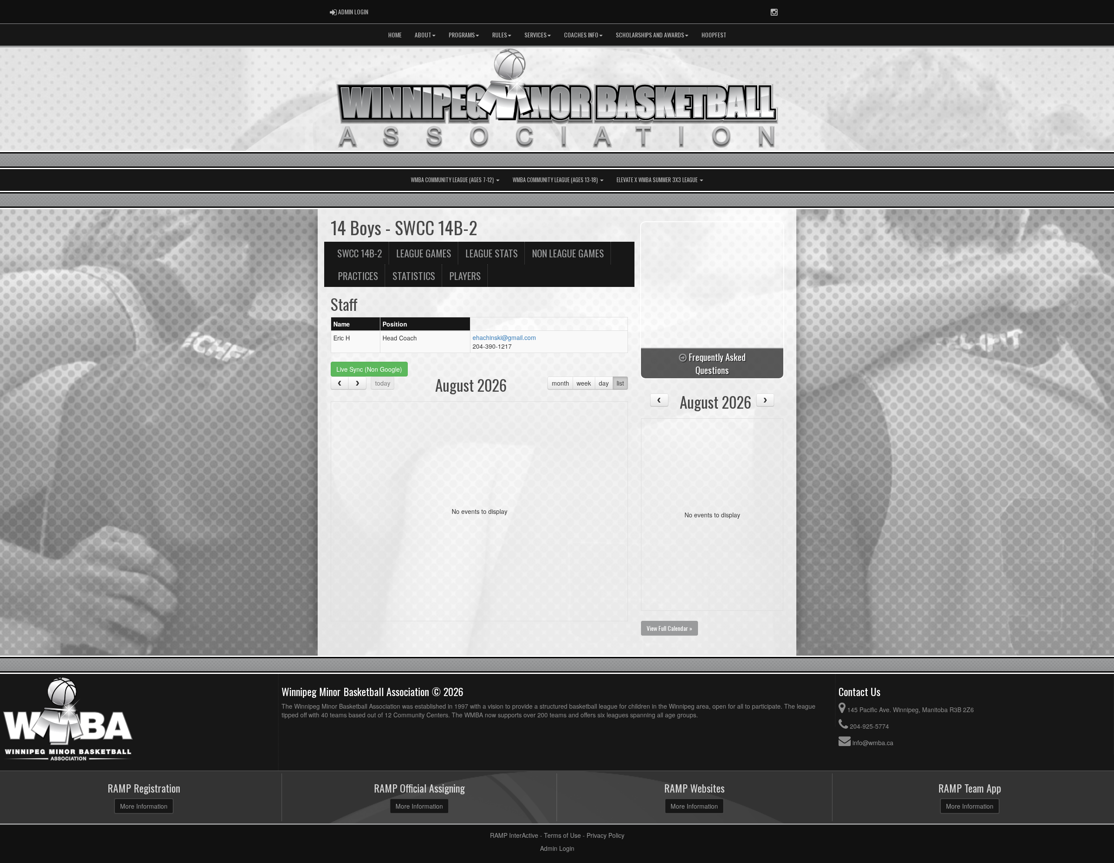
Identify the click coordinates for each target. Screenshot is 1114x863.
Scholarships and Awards (650, 34)
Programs (462, 34)
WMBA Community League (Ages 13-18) (556, 180)
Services (535, 34)
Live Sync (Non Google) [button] (369, 369)
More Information (144, 806)
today (382, 383)
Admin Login (557, 848)
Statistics (414, 275)
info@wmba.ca (872, 742)
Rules (499, 34)
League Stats (492, 253)
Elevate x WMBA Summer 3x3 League (658, 180)
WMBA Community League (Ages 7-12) (453, 180)
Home (395, 34)
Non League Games (568, 253)
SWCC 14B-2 (359, 253)
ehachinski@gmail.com (504, 337)
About (423, 34)
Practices (358, 275)
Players (465, 275)
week (584, 383)
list (620, 383)
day (604, 383)
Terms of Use (562, 835)
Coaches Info (581, 34)
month (560, 383)
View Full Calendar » (669, 628)
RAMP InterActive (514, 835)
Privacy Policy (605, 835)
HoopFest (713, 34)
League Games (423, 253)
